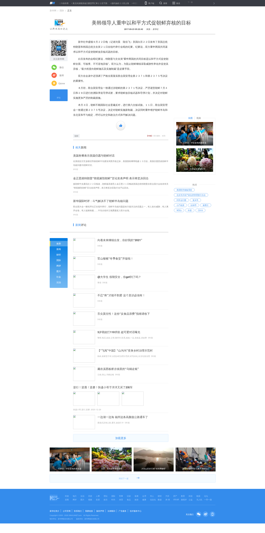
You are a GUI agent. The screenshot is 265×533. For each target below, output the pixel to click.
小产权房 (180, 205)
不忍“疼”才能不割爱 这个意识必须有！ (121, 295)
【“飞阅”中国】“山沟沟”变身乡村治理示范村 (125, 350)
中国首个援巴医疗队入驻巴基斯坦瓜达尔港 (139, 3)
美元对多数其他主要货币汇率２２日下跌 (77, 3)
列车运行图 (181, 200)
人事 (98, 496)
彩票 (98, 499)
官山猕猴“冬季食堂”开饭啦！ (115, 258)
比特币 (193, 205)
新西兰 (206, 205)
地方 (75, 496)
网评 (58, 265)
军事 (121, 496)
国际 (62, 10)
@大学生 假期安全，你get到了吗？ (119, 277)
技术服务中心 (135, 510)
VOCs (179, 210)
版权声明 (100, 510)
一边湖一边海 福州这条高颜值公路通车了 (122, 417)
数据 (160, 499)
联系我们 (78, 510)
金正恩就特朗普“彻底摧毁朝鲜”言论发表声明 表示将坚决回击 (111, 178)
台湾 (144, 496)
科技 (191, 496)
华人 (152, 496)
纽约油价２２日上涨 (107, 3)
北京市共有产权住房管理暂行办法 (191, 195)
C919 (200, 210)
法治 (58, 282)
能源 (198, 496)
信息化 (153, 499)
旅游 (136, 499)
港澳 (136, 496)
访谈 (129, 496)
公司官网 (67, 510)
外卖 (190, 210)
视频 (90, 499)
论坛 (206, 496)
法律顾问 (111, 510)
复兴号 (195, 200)
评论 (59, 97)
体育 (121, 499)
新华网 (53, 10)
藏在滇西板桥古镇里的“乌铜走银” (118, 369)
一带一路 (208, 499)
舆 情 (167, 499)
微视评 (184, 499)
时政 (67, 496)
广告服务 (122, 510)
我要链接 (89, 510)
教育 (183, 496)
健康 (144, 499)
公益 (191, 499)
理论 (106, 496)
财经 (58, 254)
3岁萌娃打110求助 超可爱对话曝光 (118, 332)
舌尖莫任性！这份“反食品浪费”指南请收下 (123, 314)
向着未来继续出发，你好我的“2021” (119, 240)
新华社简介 (54, 510)
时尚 (113, 499)
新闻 (58, 249)
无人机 (199, 499)
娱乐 (106, 499)
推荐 (58, 243)
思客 (67, 499)
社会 (58, 276)
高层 (90, 496)
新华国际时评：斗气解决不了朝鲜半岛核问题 (100, 201)
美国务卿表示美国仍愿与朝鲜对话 (94, 155)
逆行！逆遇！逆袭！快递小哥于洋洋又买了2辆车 (103, 387)
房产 (175, 496)
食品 (129, 499)
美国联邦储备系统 (184, 189)
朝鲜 (76, 135)
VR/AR (176, 499)
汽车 (167, 496)
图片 (58, 271)
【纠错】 (149, 135)
